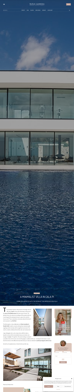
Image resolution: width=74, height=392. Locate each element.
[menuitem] (3, 10)
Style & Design (37, 293)
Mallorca (32, 10)
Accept (48, 386)
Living (28, 10)
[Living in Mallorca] (37, 4)
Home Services (37, 10)
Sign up (68, 4)
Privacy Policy (58, 389)
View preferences (68, 386)
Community (44, 10)
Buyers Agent (50, 10)
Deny (58, 386)
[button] (71, 378)
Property (23, 10)
